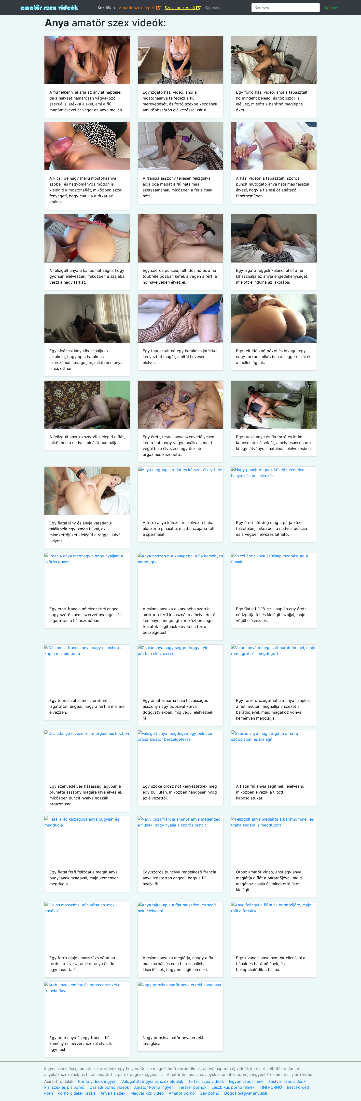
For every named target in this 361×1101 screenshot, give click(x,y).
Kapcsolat (214, 7)
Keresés (332, 7)
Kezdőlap (106, 7)
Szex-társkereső (180, 7)
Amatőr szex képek (137, 7)
